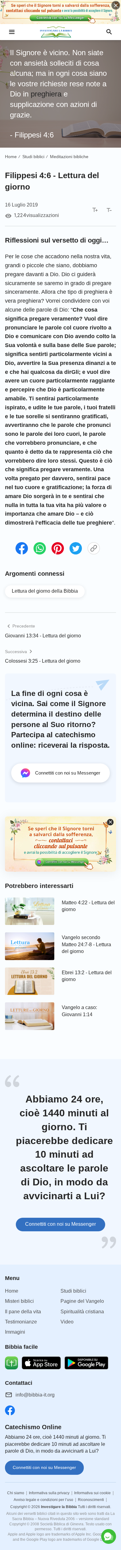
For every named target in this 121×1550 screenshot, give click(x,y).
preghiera (46, 94)
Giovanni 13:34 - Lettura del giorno (43, 635)
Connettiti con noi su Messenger (60, 1224)
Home (11, 156)
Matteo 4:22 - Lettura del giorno (88, 906)
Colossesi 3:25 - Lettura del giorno (42, 661)
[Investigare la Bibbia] (60, 32)
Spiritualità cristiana (82, 1311)
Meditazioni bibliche (69, 156)
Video (67, 1321)
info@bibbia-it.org (35, 1394)
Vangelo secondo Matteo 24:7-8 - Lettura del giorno (86, 944)
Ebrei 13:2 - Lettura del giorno (87, 976)
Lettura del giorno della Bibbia (45, 591)
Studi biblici (33, 156)
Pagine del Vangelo (82, 1301)
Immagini (15, 1332)
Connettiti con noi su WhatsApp (60, 1535)
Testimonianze (21, 1321)
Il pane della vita (23, 1311)
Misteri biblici (19, 1301)
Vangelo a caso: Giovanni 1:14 (79, 1011)
